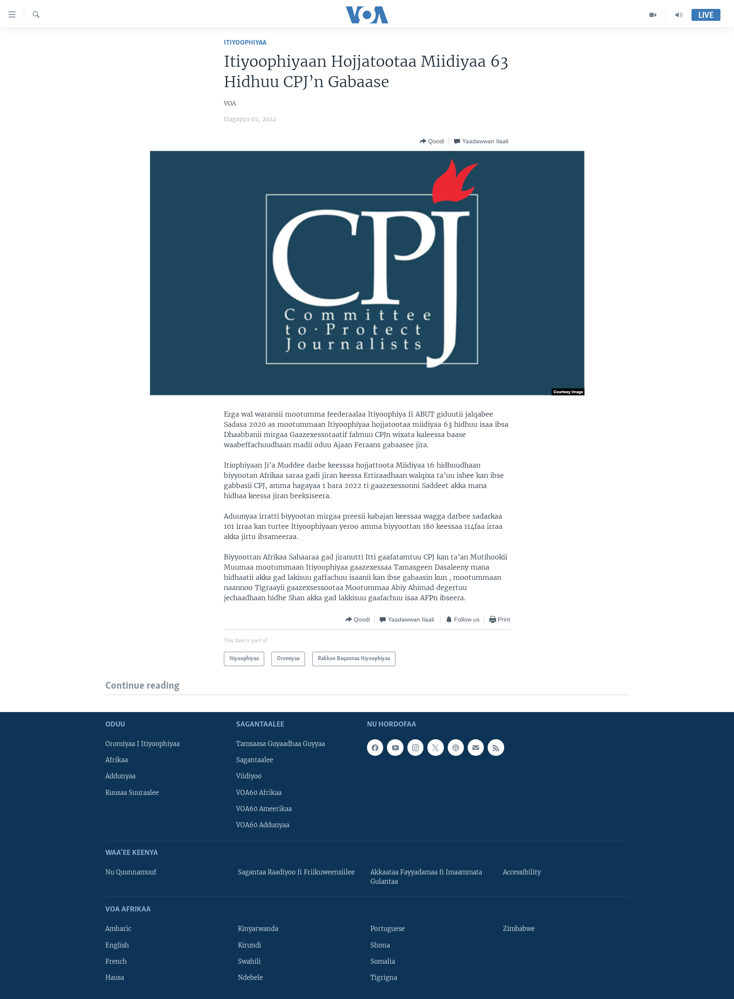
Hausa (114, 977)
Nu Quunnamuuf (130, 872)
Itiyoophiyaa (245, 42)
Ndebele (250, 977)
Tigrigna (383, 977)
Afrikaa (116, 760)
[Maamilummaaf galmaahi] (476, 747)
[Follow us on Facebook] (375, 747)
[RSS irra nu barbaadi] (496, 747)
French (116, 961)
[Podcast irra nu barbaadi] (456, 747)
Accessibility (522, 872)
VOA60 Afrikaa (259, 792)
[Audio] (679, 15)
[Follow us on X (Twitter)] (435, 747)
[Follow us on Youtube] (395, 747)
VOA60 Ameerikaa (264, 808)
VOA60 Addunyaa (262, 825)
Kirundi (249, 945)
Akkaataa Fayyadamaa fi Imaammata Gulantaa (426, 876)
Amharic (118, 929)
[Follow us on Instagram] (415, 747)
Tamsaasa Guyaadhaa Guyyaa (280, 744)
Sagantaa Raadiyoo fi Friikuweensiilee (296, 872)
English (117, 945)
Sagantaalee (254, 760)
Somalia (382, 961)
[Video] (653, 15)
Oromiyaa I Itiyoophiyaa (142, 744)
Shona (380, 945)
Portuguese (387, 929)
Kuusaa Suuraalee (132, 792)
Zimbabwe (519, 929)
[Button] (432, 141)
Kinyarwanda (258, 929)
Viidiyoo (249, 776)
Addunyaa (120, 776)
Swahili (249, 961)
